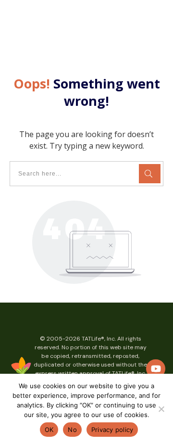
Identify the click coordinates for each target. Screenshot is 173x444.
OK (49, 429)
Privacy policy (112, 429)
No (72, 429)
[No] (161, 409)
